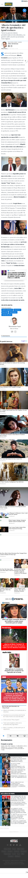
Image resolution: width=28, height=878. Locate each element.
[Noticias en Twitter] (14, 845)
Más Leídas (4, 755)
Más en (8, 599)
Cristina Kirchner (6, 314)
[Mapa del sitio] (20, 845)
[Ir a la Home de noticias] (14, 841)
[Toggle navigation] (2, 4)
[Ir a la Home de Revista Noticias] (8, 4)
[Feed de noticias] (17, 845)
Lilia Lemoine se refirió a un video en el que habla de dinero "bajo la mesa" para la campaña (17, 275)
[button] (25, 61)
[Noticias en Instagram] (7, 845)
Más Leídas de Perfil (8, 794)
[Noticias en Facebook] (10, 845)
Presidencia (17, 310)
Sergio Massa (13, 312)
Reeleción (4, 312)
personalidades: (6, 308)
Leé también (12, 270)
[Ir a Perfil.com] (24, 1)
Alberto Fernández (7, 310)
